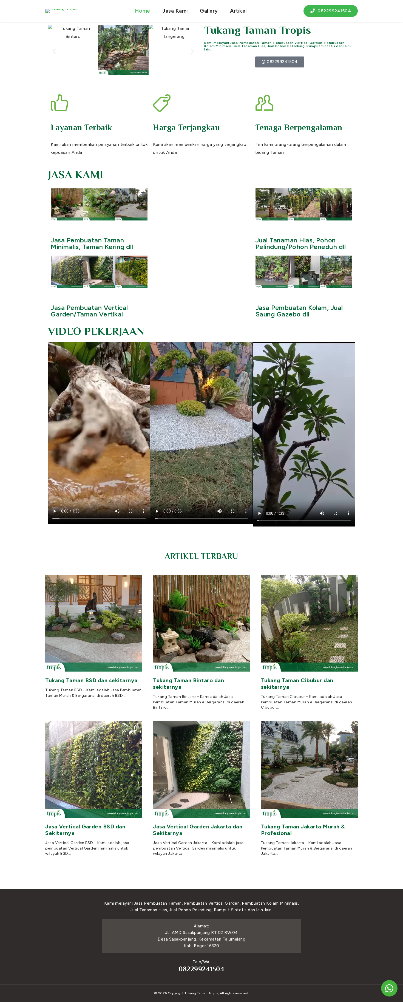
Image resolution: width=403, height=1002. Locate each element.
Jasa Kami (175, 11)
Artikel (238, 11)
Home (142, 11)
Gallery (209, 11)
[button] (54, 51)
